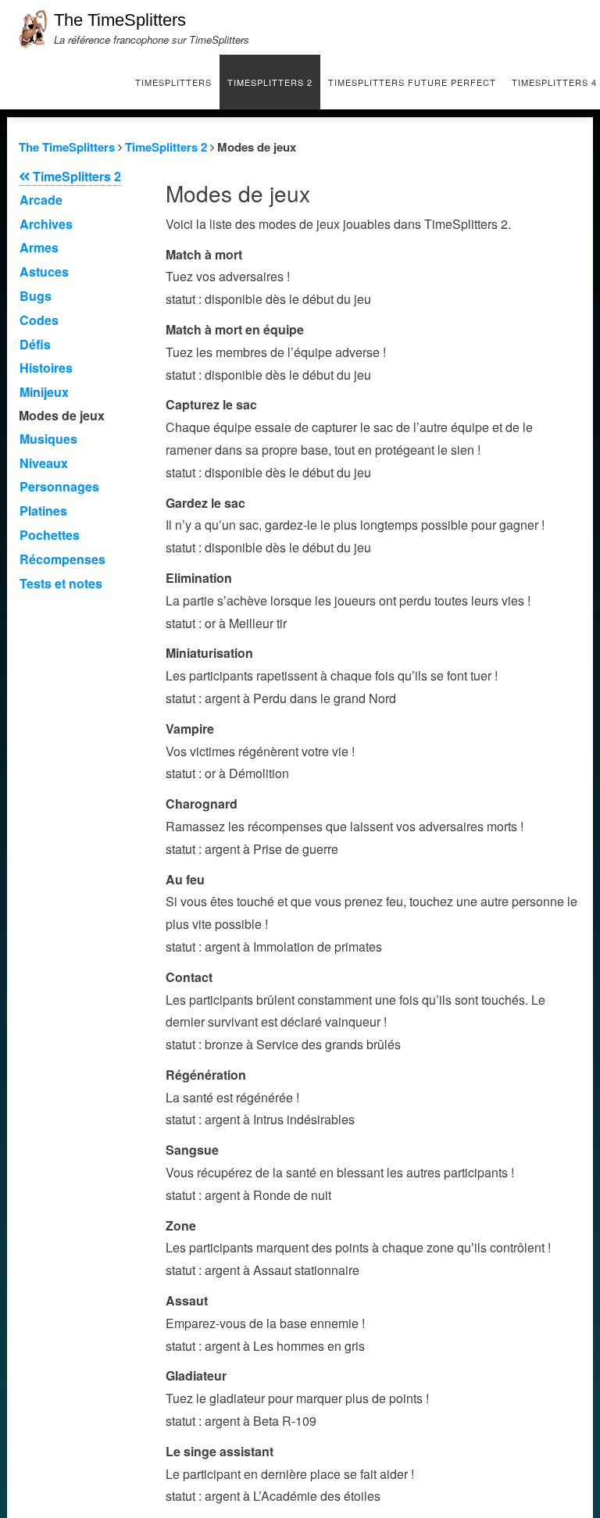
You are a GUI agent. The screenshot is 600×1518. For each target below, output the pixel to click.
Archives (46, 224)
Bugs (36, 296)
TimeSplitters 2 (269, 82)
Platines (43, 511)
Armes (39, 247)
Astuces (44, 271)
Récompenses (62, 559)
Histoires (46, 368)
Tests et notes (61, 583)
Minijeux (44, 392)
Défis (35, 344)
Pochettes (50, 535)
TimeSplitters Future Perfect (412, 82)
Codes (39, 320)
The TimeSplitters (120, 20)
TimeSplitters (173, 82)
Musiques (48, 439)
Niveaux (44, 463)
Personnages (59, 486)
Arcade (41, 200)
